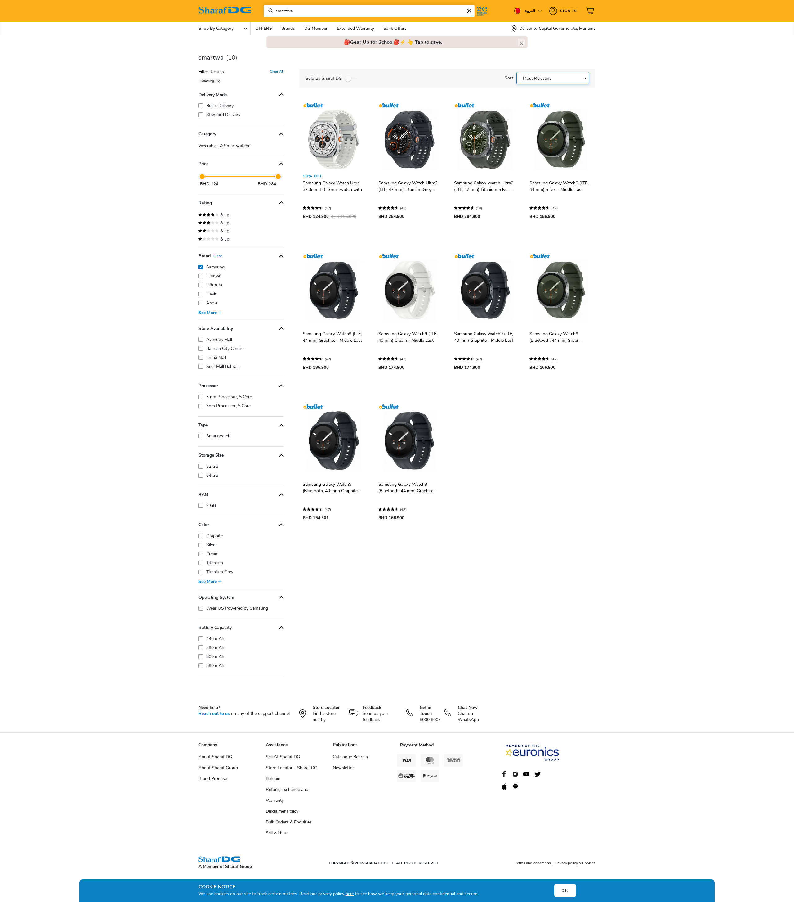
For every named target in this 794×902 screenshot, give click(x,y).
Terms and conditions (533, 862)
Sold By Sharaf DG (324, 78)
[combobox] (369, 11)
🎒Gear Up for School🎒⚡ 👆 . (393, 42)
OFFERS (263, 28)
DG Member (316, 28)
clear (217, 256)
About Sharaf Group (218, 768)
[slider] (202, 177)
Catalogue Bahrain (350, 757)
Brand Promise (212, 779)
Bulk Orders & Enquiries (289, 822)
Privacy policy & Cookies (575, 862)
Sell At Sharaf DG (283, 757)
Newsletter (343, 768)
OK (565, 890)
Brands (288, 28)
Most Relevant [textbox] (537, 78)
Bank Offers (395, 28)
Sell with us (277, 833)
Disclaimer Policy (282, 811)
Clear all (277, 71)
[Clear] (469, 11)
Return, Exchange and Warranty (287, 795)
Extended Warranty (355, 28)
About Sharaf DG (215, 757)
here (350, 894)
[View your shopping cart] (591, 11)
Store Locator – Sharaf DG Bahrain (291, 773)
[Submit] (269, 10)
